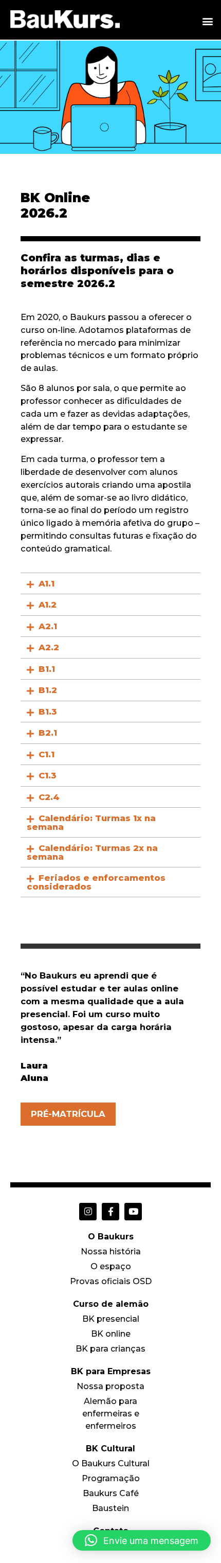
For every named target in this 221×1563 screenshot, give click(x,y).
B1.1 (47, 669)
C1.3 (48, 775)
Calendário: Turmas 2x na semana (92, 852)
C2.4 (49, 797)
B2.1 (48, 732)
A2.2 (49, 647)
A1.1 (46, 583)
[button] (207, 20)
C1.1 (46, 754)
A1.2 (48, 604)
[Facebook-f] (110, 1211)
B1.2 (48, 690)
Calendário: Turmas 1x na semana (91, 822)
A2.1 (48, 626)
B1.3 (48, 711)
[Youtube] (133, 1211)
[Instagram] (88, 1211)
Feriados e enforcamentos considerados (96, 882)
